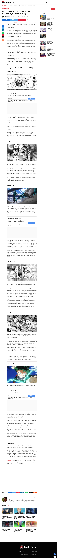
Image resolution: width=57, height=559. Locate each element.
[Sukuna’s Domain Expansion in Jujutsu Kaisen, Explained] (43, 24)
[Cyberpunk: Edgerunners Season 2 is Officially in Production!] (19, 524)
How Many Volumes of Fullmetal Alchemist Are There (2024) (51, 18)
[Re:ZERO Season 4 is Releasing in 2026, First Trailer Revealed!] (31, 511)
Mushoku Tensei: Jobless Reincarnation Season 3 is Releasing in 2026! (19, 517)
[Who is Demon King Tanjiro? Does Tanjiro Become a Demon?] (43, 55)
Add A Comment (19, 536)
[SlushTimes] (8, 2)
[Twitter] (3, 28)
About (23, 551)
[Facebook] (3, 26)
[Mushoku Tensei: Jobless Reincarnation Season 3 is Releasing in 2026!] (19, 511)
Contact (29, 551)
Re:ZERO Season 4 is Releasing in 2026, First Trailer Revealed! (31, 516)
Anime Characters (14, 5)
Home (38, 2)
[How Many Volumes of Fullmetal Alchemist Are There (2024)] (43, 17)
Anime (41, 2)
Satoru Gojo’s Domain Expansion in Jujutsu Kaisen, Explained (50, 30)
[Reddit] (3, 40)
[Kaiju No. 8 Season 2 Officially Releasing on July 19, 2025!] (43, 48)
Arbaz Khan (7, 16)
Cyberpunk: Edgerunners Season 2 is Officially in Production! (19, 530)
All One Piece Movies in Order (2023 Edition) (50, 42)
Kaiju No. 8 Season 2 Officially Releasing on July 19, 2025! (50, 49)
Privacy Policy (35, 551)
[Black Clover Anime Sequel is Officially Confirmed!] (7, 524)
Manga (45, 2)
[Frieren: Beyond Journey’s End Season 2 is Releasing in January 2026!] (31, 524)
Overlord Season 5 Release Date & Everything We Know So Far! (51, 36)
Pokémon (51, 2)
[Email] (3, 37)
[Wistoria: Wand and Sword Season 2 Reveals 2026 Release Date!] (7, 511)
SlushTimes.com (29, 499)
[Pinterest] (3, 35)
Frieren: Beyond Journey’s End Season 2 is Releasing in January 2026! (31, 530)
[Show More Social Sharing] (27, 20)
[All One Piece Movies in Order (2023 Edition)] (43, 43)
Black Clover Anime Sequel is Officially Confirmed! (6, 529)
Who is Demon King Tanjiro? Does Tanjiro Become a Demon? (51, 55)
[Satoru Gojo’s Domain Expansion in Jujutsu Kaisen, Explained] (43, 30)
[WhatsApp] (3, 33)
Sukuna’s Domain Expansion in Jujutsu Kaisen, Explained (50, 24)
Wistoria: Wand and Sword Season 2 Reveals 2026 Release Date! (7, 517)
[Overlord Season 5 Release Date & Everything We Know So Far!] (43, 36)
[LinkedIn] (3, 30)
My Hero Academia (19, 22)
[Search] (54, 2)
